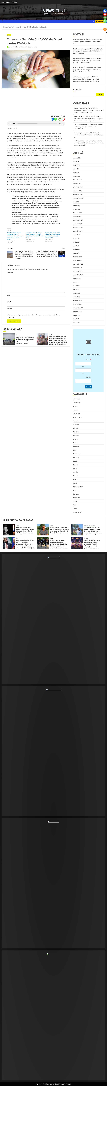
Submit (88, 387)
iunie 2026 (76, 165)
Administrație (76, 403)
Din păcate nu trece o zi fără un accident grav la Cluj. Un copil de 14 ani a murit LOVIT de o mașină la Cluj (88, 119)
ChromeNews (59, 1084)
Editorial (75, 439)
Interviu (75, 461)
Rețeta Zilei (76, 498)
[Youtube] (63, 119)
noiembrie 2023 (77, 268)
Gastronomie (77, 454)
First (83, 366)
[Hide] (106, 32)
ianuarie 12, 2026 (22, 343)
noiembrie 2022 (77, 312)
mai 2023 (76, 290)
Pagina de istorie (78, 487)
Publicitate (76, 494)
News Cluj (53, 10)
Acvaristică (76, 399)
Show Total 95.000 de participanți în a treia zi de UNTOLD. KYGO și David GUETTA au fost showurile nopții (88, 110)
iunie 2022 (76, 322)
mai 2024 (76, 246)
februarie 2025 (77, 213)
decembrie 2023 (78, 264)
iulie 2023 (76, 282)
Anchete (75, 410)
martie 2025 (76, 209)
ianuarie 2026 (77, 184)
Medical (75, 465)
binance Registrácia (79, 133)
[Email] (59, 119)
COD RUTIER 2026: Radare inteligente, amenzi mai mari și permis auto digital (25, 339)
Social (8, 35)
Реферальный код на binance (82, 116)
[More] (105, 29)
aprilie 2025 (76, 206)
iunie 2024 (76, 242)
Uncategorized (77, 512)
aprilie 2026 (76, 173)
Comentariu (10, 272)
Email (9, 302)
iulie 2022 (76, 319)
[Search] (93, 21)
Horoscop (76, 457)
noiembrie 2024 (77, 224)
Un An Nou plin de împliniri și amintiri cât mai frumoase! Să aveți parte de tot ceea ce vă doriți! (89, 143)
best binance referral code (81, 141)
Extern (75, 450)
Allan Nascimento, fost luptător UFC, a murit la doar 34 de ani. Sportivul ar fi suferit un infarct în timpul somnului (87, 41)
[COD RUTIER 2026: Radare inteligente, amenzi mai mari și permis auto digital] (9, 339)
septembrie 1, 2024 (22, 47)
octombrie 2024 (77, 227)
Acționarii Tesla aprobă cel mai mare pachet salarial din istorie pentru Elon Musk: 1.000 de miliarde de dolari (52, 235)
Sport (74, 505)
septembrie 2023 (78, 275)
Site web (9, 308)
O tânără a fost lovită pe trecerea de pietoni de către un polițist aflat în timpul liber (88, 135)
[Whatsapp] (55, 119)
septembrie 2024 (78, 231)
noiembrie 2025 (77, 191)
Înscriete (101, 21)
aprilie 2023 (76, 293)
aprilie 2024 (76, 249)
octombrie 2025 (77, 195)
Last (83, 373)
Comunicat (76, 421)
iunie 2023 (76, 286)
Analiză (75, 406)
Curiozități (76, 425)
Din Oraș (75, 432)
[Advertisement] (36, 102)
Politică (75, 490)
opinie (75, 483)
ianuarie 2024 (77, 260)
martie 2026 (76, 176)
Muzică (75, 476)
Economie (76, 436)
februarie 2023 (77, 301)
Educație (75, 443)
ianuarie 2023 (77, 304)
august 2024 (77, 235)
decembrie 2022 (78, 308)
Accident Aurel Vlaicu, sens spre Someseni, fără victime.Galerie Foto (88, 127)
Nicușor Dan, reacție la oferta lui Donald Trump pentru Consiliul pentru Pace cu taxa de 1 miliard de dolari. (34, 235)
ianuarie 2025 (77, 217)
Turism (75, 509)
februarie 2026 (77, 180)
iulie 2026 (76, 162)
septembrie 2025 (78, 198)
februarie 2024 (77, 257)
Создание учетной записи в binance (84, 125)
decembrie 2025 (78, 187)
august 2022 (77, 315)
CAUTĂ (100, 94)
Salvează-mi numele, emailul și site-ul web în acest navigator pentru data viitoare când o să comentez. (33, 316)
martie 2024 (76, 253)
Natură (75, 479)
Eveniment (76, 447)
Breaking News (77, 417)
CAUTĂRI (77, 89)
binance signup (78, 108)
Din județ (75, 428)
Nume (9, 295)
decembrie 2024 (78, 220)
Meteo (75, 468)
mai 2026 (76, 169)
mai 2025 (76, 202)
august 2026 (77, 158)
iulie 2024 (76, 238)
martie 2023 (76, 297)
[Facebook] (52, 119)
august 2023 (77, 279)
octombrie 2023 (77, 271)
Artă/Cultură (76, 414)
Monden (75, 472)
